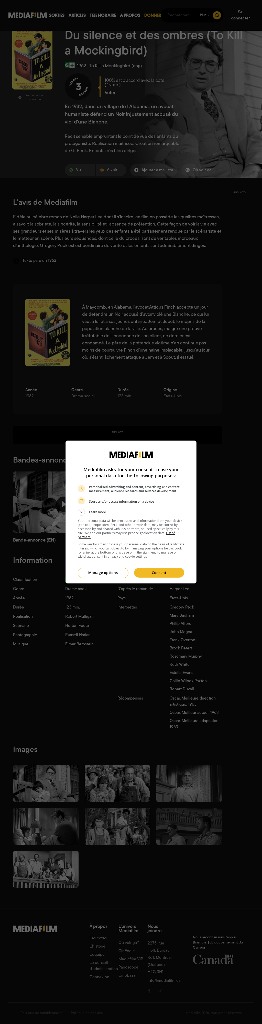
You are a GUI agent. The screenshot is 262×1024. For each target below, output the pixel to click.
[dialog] (131, 512)
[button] (131, 512)
